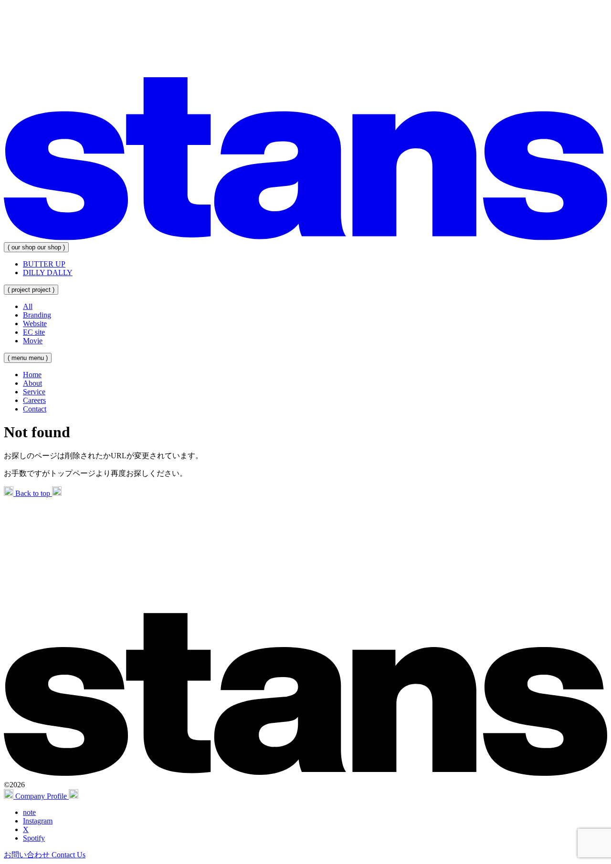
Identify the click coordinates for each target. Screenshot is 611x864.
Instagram (38, 821)
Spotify (34, 838)
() (36, 247)
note (29, 812)
